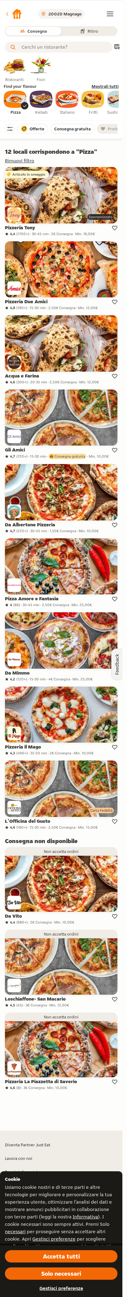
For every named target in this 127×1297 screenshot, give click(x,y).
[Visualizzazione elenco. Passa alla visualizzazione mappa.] (117, 47)
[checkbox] (15, 103)
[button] (13, 14)
